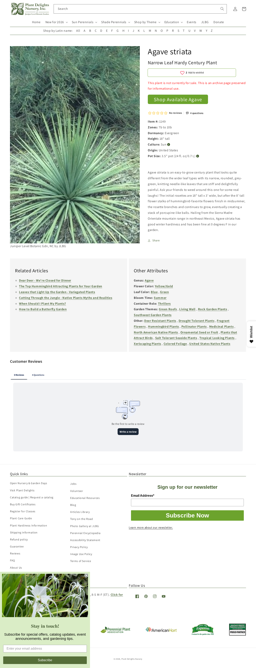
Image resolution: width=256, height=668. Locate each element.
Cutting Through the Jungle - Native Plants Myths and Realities (65, 298)
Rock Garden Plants (212, 309)
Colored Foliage (175, 344)
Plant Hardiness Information (28, 525)
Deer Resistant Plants (160, 321)
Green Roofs (168, 309)
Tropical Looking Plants (217, 338)
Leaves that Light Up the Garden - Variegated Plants (57, 292)
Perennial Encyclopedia (85, 533)
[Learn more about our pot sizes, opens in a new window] (197, 156)
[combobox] (140, 8)
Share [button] (156, 240)
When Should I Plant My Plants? (42, 303)
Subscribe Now (187, 515)
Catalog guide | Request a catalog (31, 497)
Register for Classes (22, 511)
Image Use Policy (81, 554)
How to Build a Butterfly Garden (43, 309)
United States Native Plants (209, 344)
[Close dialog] (86, 575)
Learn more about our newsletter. (151, 527)
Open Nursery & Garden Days (28, 483)
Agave (149, 280)
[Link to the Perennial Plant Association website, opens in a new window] (115, 632)
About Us (16, 567)
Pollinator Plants (194, 326)
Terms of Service (80, 561)
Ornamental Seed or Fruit (199, 332)
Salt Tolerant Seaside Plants (176, 338)
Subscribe (45, 660)
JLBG (205, 22)
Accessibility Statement (85, 540)
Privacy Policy (79, 547)
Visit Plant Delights (22, 490)
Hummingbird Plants (163, 326)
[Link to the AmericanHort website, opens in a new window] (161, 631)
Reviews (15, 553)
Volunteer (76, 491)
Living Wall (187, 309)
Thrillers (164, 303)
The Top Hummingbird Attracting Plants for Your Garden (60, 286)
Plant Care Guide (21, 518)
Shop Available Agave (178, 99)
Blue (154, 292)
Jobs (73, 484)
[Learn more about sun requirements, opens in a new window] (168, 144)
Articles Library (80, 512)
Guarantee (17, 546)
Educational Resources (85, 498)
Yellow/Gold (164, 286)
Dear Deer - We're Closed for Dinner (45, 280)
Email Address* (142, 495)
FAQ (12, 560)
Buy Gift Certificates (23, 504)
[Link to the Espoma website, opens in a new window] (202, 634)
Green (164, 292)
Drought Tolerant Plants (197, 321)
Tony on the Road (81, 519)
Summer (160, 298)
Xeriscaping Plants (147, 344)
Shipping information (24, 532)
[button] (56, 22)
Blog (73, 505)
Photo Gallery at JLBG (84, 526)
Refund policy (19, 539)
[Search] (222, 8)
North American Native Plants (156, 332)
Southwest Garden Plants (153, 315)
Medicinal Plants (221, 326)
